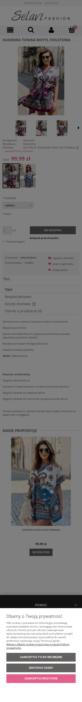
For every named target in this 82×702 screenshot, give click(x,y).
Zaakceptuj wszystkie (41, 678)
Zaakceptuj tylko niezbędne (41, 657)
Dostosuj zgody (41, 667)
